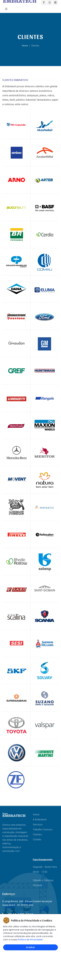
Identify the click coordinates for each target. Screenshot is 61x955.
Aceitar (30, 947)
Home (25, 45)
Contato (37, 839)
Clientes (37, 834)
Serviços (38, 824)
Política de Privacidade (30, 939)
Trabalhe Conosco (42, 829)
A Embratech (40, 819)
